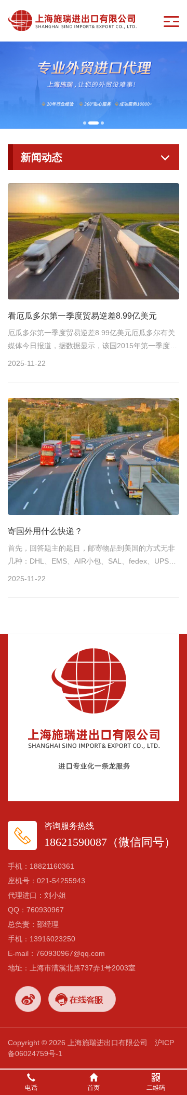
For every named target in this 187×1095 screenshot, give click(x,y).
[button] (84, 123)
